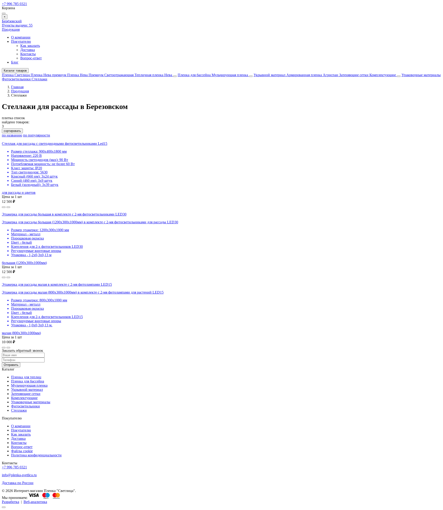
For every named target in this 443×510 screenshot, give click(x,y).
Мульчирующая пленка (230, 75)
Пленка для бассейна (194, 75)
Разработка (10, 502)
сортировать (12, 131)
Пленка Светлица (16, 75)
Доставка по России (17, 483)
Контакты (28, 54)
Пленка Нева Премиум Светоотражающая (101, 75)
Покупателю (21, 41)
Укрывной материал (270, 75)
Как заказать (30, 46)
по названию (12, 135)
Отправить (11, 365)
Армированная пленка (304, 75)
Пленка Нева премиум (49, 75)
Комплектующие (383, 75)
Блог (14, 62)
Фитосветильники (17, 79)
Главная (17, 87)
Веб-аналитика (35, 502)
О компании (20, 37)
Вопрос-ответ (31, 58)
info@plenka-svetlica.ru (19, 475)
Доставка (27, 50)
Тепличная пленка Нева (154, 75)
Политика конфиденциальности (36, 455)
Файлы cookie (22, 451)
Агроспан (331, 75)
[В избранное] (4, 207)
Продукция (11, 29)
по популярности (36, 135)
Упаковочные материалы (421, 75)
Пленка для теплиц (26, 377)
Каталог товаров (15, 70)
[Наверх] (4, 507)
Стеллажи (39, 79)
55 (17, 25)
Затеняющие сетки (354, 75)
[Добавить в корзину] (8, 207)
